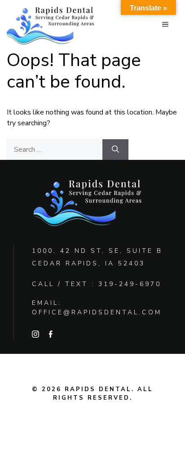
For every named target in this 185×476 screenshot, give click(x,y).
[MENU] (165, 24)
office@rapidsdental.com (97, 312)
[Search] (115, 149)
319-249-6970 (129, 284)
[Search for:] (54, 149)
